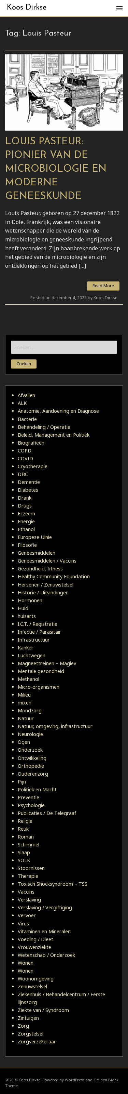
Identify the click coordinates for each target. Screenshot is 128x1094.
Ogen (24, 742)
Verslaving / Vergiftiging (45, 907)
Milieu (24, 694)
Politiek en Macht (37, 789)
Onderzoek (30, 750)
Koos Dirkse (27, 8)
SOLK (24, 860)
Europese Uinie (35, 537)
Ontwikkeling (32, 758)
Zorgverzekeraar (37, 1041)
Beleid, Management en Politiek (53, 435)
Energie (26, 521)
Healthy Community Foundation (54, 576)
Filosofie (27, 545)
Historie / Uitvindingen (43, 592)
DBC (23, 474)
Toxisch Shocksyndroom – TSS (52, 884)
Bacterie (27, 419)
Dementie (29, 482)
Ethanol (26, 529)
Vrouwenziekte (34, 947)
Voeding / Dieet (35, 939)
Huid (23, 608)
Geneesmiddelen (36, 553)
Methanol (28, 679)
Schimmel (28, 844)
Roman (26, 836)
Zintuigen (28, 1018)
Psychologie (31, 805)
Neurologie (30, 734)
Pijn (22, 781)
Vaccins (26, 891)
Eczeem (26, 513)
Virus (23, 923)
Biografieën (31, 442)
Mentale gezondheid (41, 671)
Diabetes (28, 490)
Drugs (25, 505)
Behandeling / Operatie (44, 427)
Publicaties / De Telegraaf (47, 813)
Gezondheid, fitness (40, 568)
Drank (24, 498)
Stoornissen (31, 868)
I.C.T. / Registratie (37, 624)
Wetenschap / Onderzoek (46, 955)
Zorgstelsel (30, 1033)
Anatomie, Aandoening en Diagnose (58, 411)
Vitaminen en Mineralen (44, 931)
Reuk (23, 829)
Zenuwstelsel (32, 986)
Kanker (25, 647)
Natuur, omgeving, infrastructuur (55, 726)
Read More (103, 286)
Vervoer (27, 915)
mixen (24, 702)
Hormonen (30, 600)
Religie (25, 821)
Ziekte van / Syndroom (43, 1010)
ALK (22, 403)
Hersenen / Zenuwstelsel (45, 584)
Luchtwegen (31, 655)
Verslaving (29, 899)
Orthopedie (31, 766)
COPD (24, 450)
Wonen (25, 963)
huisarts (27, 616)
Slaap (24, 852)
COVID (25, 458)
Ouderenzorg (33, 773)
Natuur (26, 718)
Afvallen (26, 395)
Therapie (28, 876)
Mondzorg (30, 710)
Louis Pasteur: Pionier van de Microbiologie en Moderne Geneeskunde (55, 169)
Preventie (28, 797)
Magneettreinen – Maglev (47, 663)
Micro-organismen (38, 687)
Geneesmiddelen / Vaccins (47, 560)
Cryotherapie (32, 466)
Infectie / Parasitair (39, 632)
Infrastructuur (34, 639)
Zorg (23, 1026)
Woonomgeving (36, 978)
